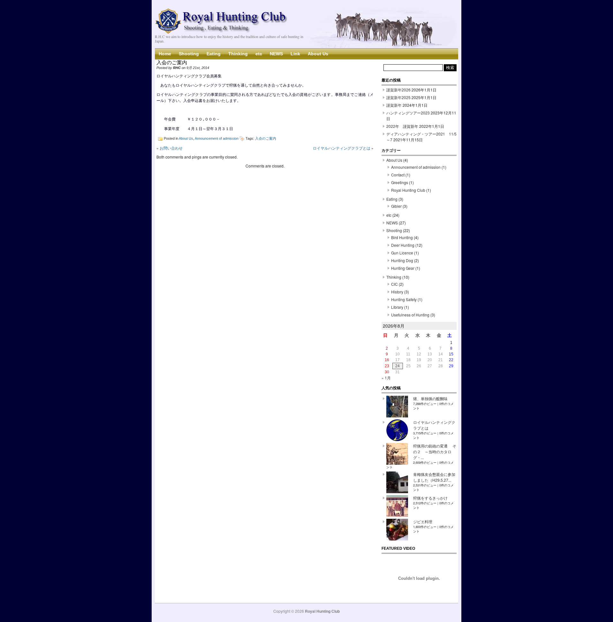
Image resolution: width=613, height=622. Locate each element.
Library (397, 307)
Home (165, 53)
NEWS (276, 53)
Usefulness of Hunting (410, 314)
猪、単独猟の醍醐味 (430, 398)
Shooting (189, 53)
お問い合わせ (171, 148)
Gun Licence (402, 252)
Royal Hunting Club (408, 190)
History (397, 291)
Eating (214, 53)
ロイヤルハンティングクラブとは (341, 148)
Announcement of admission (216, 138)
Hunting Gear (402, 268)
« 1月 (386, 377)
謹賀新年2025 (398, 97)
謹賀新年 (394, 105)
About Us (318, 53)
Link (295, 53)
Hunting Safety (404, 299)
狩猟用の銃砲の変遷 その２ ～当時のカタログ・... (434, 451)
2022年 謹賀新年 (402, 126)
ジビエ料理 (422, 521)
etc (258, 53)
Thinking (238, 53)
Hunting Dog (402, 260)
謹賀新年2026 (398, 89)
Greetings (399, 182)
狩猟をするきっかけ (430, 498)
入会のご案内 (265, 138)
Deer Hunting (402, 245)
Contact (398, 174)
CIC (394, 284)
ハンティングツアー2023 (408, 112)
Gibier (396, 206)
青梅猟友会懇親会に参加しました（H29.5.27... (434, 477)
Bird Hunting (402, 237)
